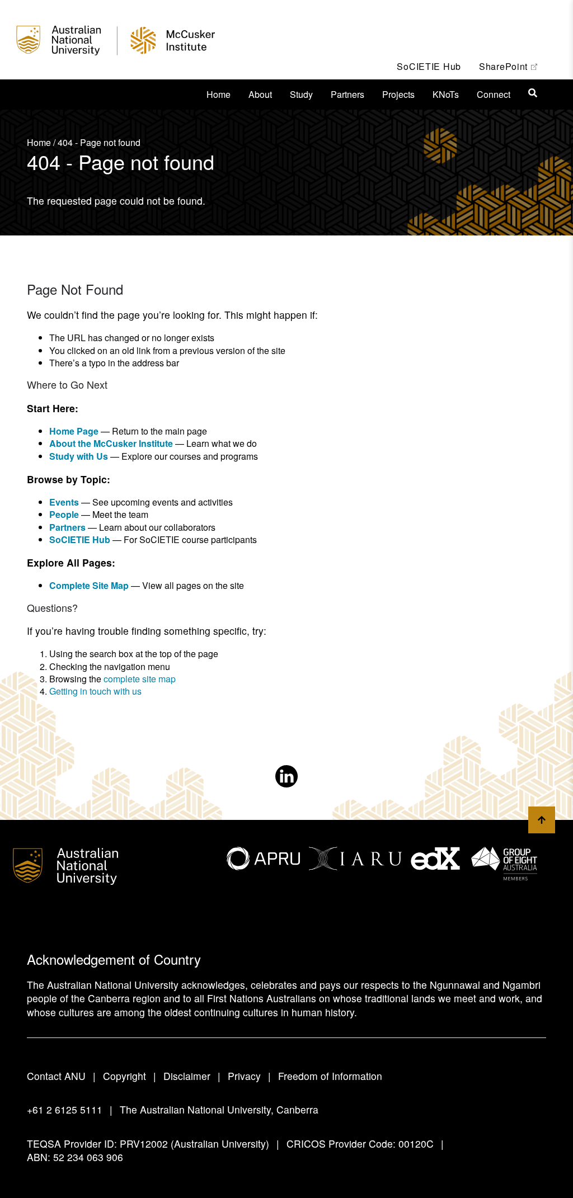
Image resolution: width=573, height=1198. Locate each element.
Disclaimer (186, 1076)
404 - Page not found (99, 142)
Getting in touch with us (95, 691)
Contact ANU (56, 1076)
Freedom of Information (330, 1076)
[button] (532, 92)
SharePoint (512, 66)
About (260, 94)
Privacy (244, 1076)
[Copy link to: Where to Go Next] (116, 386)
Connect (493, 94)
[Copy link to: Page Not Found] (135, 291)
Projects (398, 94)
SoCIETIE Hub (429, 66)
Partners (347, 94)
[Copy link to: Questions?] (87, 609)
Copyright (124, 1076)
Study (301, 94)
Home (218, 94)
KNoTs (446, 94)
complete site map (140, 678)
